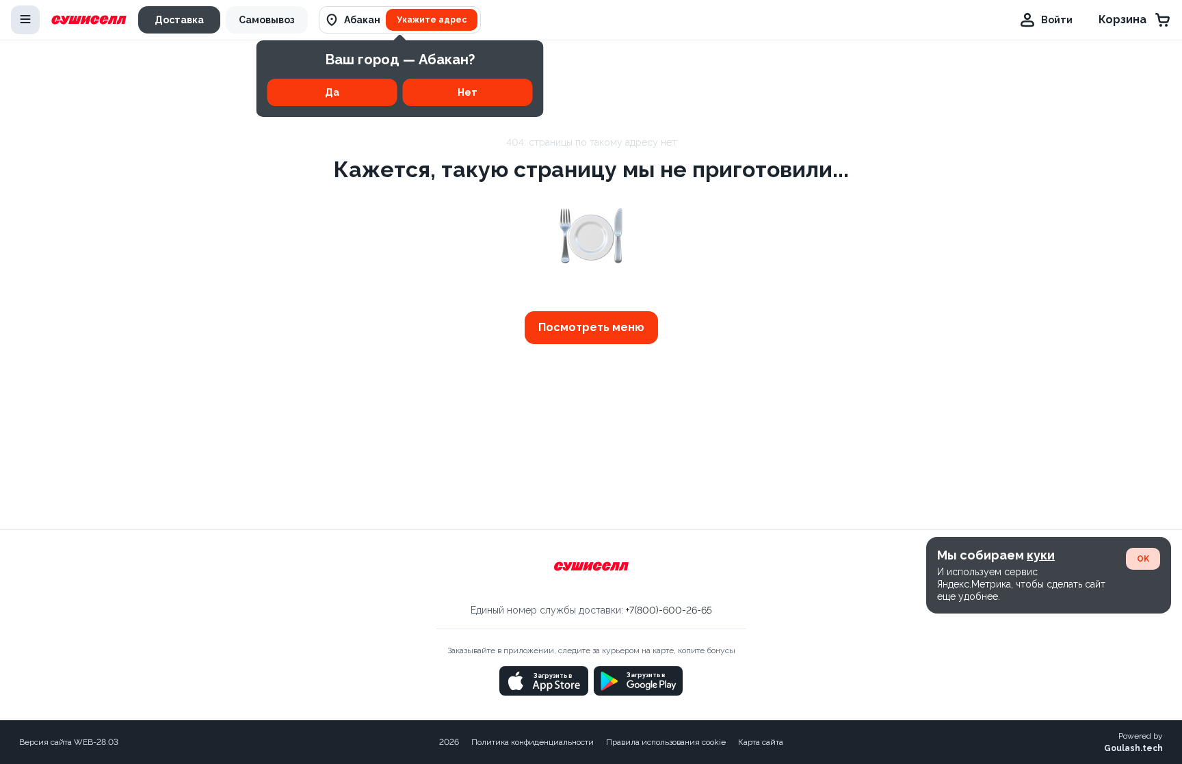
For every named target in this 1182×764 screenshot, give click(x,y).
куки (1041, 555)
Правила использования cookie (666, 742)
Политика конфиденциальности (532, 742)
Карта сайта (760, 742)
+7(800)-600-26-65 (669, 610)
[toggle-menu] (25, 19)
